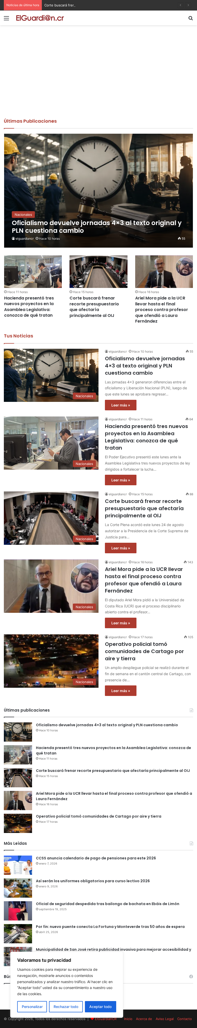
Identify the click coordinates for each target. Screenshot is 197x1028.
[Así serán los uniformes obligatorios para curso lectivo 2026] (18, 888)
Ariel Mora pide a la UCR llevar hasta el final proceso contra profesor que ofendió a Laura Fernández (161, 309)
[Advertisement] (98, 79)
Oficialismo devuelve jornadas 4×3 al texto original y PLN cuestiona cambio (145, 365)
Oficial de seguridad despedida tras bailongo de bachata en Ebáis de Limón (107, 903)
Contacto (184, 1019)
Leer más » (120, 405)
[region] (66, 985)
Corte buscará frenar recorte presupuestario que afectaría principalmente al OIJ (108, 5)
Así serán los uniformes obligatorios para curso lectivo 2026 (93, 881)
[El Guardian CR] (40, 18)
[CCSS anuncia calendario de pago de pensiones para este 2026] (18, 865)
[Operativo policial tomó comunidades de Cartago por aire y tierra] (18, 823)
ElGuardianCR (105, 1019)
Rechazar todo (66, 1006)
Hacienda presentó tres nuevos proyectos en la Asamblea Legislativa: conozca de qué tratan (29, 306)
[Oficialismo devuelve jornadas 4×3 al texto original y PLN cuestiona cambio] (98, 191)
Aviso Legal (165, 1019)
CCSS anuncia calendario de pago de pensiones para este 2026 (96, 858)
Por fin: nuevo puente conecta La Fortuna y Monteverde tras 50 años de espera (110, 926)
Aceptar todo (100, 1006)
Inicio (128, 1019)
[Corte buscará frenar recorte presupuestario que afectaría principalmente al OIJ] (98, 271)
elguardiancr (25, 238)
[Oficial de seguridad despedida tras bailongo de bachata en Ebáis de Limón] (18, 910)
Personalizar (32, 1006)
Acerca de (144, 1019)
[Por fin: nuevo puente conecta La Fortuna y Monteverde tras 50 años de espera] (18, 933)
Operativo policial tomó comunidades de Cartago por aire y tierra (144, 651)
